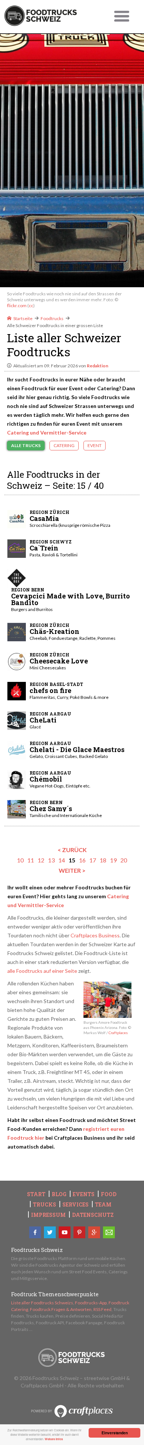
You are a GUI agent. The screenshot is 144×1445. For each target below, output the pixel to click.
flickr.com (17, 305)
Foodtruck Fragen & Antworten (61, 1309)
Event (95, 445)
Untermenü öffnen (122, 16)
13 (51, 860)
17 (92, 860)
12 (41, 860)
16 (82, 860)
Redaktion (97, 365)
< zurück (72, 849)
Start (36, 1194)
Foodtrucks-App (91, 1302)
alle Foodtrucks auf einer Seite (42, 971)
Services (75, 1204)
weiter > (72, 870)
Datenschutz (93, 1215)
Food (108, 1194)
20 (123, 860)
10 (20, 860)
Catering (64, 445)
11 (30, 860)
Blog (59, 1194)
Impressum (48, 1215)
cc (31, 305)
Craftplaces (118, 1032)
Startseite (22, 318)
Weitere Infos (54, 1439)
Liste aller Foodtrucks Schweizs (42, 1302)
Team (103, 1204)
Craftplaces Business (95, 935)
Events (84, 1194)
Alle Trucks (26, 445)
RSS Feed (102, 1309)
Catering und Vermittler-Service (46, 432)
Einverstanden (115, 1432)
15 (72, 860)
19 (113, 860)
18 (103, 860)
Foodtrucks (52, 318)
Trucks (44, 1204)
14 (61, 860)
